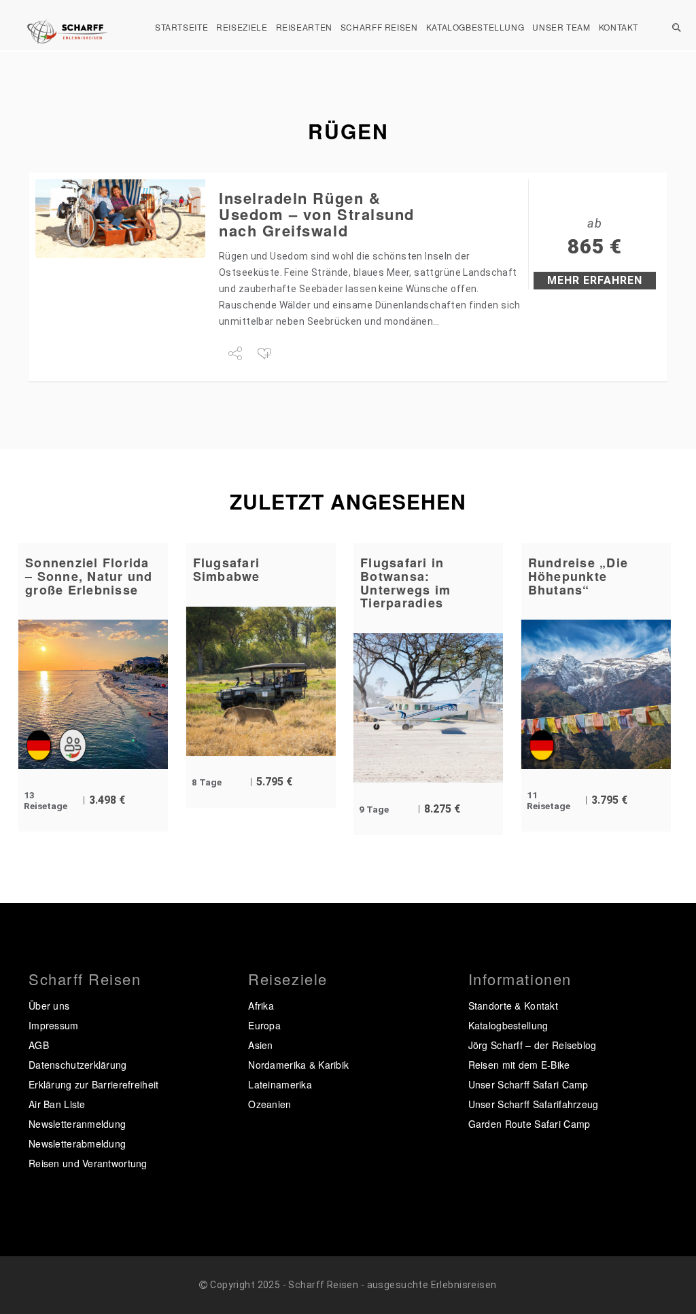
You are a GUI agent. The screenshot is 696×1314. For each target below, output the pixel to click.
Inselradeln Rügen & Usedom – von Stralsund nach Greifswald (317, 214)
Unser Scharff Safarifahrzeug (533, 1104)
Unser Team (561, 27)
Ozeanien (269, 1104)
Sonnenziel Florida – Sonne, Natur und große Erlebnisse (89, 576)
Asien (260, 1045)
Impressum (54, 1025)
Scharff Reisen (379, 27)
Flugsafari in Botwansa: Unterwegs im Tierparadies (405, 582)
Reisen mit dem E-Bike (519, 1064)
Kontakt (618, 27)
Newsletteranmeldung (77, 1124)
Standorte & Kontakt (513, 1005)
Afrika (261, 1005)
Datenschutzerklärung (78, 1064)
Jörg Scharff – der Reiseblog (532, 1045)
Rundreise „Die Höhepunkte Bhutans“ (578, 576)
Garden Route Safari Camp (529, 1124)
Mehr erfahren (594, 280)
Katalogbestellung (475, 27)
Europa (264, 1025)
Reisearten (304, 27)
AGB (39, 1045)
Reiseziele (241, 27)
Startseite (181, 27)
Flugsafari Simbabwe (226, 569)
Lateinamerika (280, 1084)
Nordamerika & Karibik (298, 1064)
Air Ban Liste (57, 1104)
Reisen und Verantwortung (88, 1163)
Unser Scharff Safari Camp (528, 1084)
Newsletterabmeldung (77, 1143)
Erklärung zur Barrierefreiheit (93, 1084)
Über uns (49, 1005)
